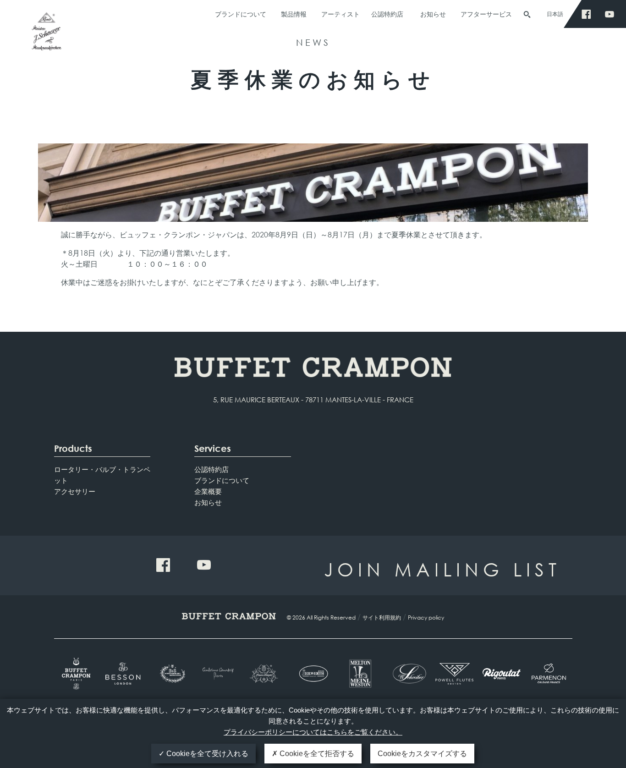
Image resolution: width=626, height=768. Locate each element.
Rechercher (527, 14)
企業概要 (208, 491)
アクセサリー (74, 491)
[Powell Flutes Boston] (454, 673)
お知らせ (433, 14)
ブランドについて (240, 14)
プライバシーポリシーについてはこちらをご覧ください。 (313, 732)
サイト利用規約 (381, 617)
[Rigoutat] (501, 673)
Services (212, 448)
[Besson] (124, 674)
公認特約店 (387, 14)
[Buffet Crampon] (77, 674)
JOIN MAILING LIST (442, 569)
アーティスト (340, 14)
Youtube (612, 14)
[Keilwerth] (313, 674)
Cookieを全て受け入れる (206, 753)
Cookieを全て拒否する (316, 753)
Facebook (589, 14)
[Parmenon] (548, 673)
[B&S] (171, 673)
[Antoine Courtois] (218, 673)
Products (73, 448)
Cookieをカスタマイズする (422, 753)
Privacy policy (426, 617)
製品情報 (294, 14)
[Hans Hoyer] (266, 673)
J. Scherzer (46, 35)
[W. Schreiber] (407, 673)
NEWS (313, 42)
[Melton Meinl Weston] (360, 673)
